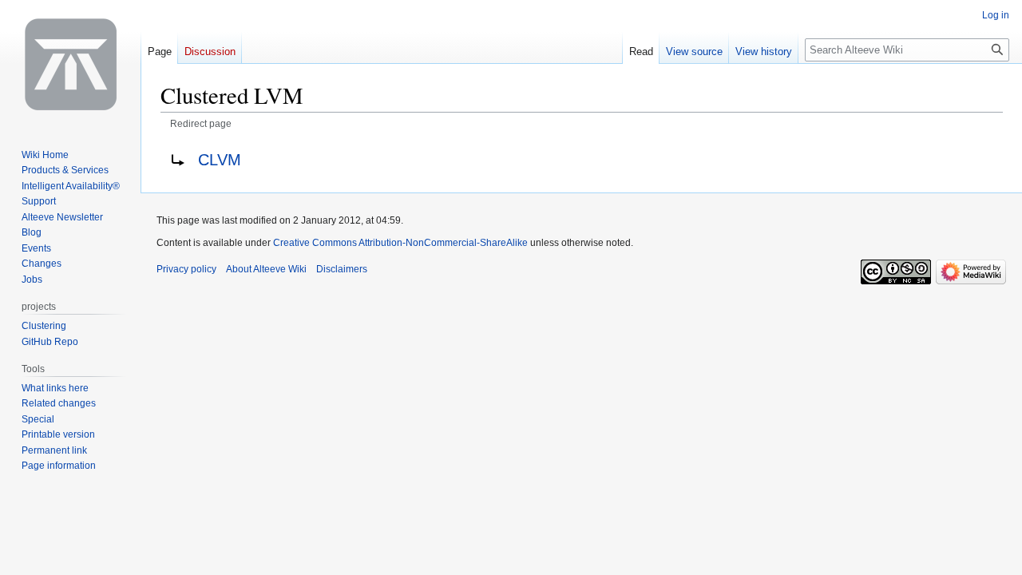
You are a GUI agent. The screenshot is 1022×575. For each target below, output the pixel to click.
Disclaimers (341, 269)
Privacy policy (186, 269)
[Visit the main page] (70, 64)
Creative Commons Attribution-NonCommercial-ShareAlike (400, 242)
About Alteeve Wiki (266, 269)
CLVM (219, 160)
